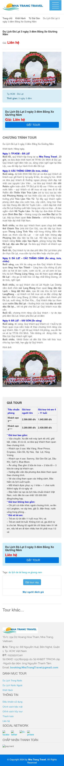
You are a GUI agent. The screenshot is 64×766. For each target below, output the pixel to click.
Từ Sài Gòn (34, 18)
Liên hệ (6, 721)
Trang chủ (7, 18)
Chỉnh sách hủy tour (13, 711)
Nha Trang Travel (37, 759)
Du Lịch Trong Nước (12, 680)
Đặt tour (33, 125)
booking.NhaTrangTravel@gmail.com (34, 667)
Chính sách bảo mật (13, 706)
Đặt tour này (32, 582)
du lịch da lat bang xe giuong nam (25, 572)
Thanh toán (8, 716)
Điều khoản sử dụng (12, 701)
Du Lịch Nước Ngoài (12, 685)
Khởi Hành (20, 18)
